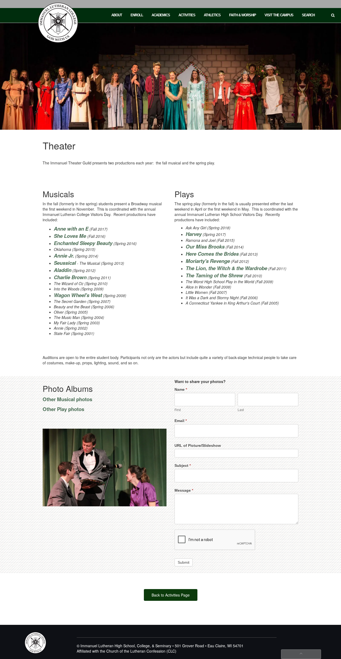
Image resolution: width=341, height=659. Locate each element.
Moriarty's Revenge (208, 261)
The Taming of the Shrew (214, 275)
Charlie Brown (70, 277)
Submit (183, 562)
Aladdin (62, 270)
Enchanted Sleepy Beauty (83, 243)
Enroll (137, 15)
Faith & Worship (242, 15)
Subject (182, 465)
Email (180, 421)
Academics (161, 15)
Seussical (65, 262)
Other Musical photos (67, 399)
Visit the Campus (279, 15)
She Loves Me (70, 235)
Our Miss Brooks (205, 246)
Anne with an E (71, 228)
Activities (186, 15)
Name (180, 389)
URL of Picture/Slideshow (197, 445)
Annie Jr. (64, 255)
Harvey (194, 234)
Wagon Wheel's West (78, 295)
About (116, 15)
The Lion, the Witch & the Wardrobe (226, 268)
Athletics (212, 15)
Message (183, 490)
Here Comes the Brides (212, 253)
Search (308, 15)
